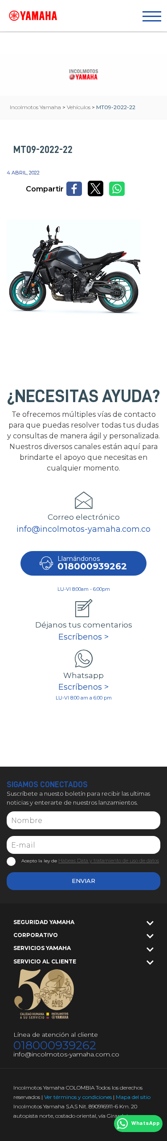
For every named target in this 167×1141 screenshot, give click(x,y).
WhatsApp (145, 1123)
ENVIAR (83, 880)
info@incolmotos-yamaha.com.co (83, 529)
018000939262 (54, 1045)
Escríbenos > (83, 637)
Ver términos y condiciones (78, 1097)
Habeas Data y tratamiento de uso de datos (108, 860)
